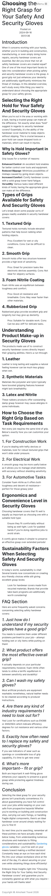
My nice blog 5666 (14, 4)
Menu (41, 4)
